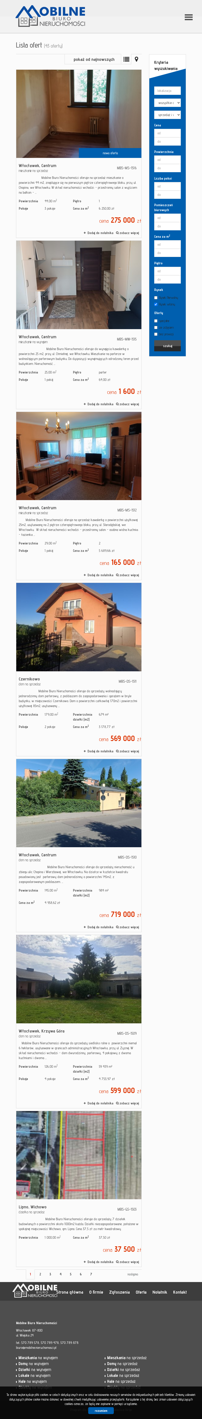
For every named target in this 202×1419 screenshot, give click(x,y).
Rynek (158, 290)
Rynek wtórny (167, 304)
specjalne (164, 321)
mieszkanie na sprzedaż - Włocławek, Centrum (78, 154)
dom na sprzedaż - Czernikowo (78, 669)
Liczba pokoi (163, 178)
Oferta (141, 1292)
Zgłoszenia (119, 1292)
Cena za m (162, 236)
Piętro (158, 263)
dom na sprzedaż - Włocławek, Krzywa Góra (78, 1021)
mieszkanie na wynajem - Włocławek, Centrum (78, 325)
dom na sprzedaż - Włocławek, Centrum (78, 845)
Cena (157, 125)
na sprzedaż (127, 1357)
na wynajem (38, 1357)
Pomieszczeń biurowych (163, 207)
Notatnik (159, 1292)
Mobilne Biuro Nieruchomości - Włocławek (50, 1291)
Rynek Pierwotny (168, 298)
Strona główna (69, 1292)
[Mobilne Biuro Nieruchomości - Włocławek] (50, 9)
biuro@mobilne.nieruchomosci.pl (36, 1348)
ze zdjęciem (166, 327)
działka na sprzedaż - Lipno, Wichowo (78, 1189)
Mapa (136, 59)
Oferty (158, 313)
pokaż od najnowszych (94, 59)
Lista (126, 59)
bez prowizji (166, 334)
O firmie (96, 1292)
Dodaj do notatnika (100, 233)
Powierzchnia (163, 152)
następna (133, 1274)
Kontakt (180, 1292)
